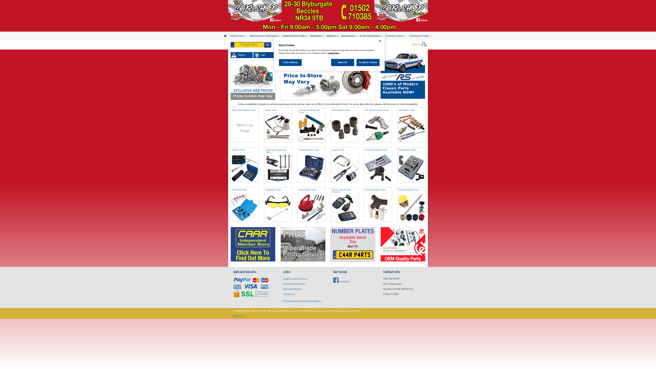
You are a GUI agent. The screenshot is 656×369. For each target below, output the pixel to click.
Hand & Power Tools (294, 36)
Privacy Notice (290, 301)
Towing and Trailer (419, 36)
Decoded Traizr (353, 311)
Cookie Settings (290, 62)
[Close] (380, 41)
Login (286, 278)
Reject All (342, 62)
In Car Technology (370, 36)
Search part (238, 316)
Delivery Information (294, 284)
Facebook (344, 281)
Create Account (299, 278)
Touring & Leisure (394, 36)
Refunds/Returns (292, 289)
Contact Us (289, 294)
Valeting (331, 36)
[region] (329, 54)
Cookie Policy (333, 53)
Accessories (348, 36)
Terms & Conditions (310, 301)
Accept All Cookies (368, 62)
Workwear (316, 36)
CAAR (253, 311)
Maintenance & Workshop (264, 36)
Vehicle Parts (237, 36)
